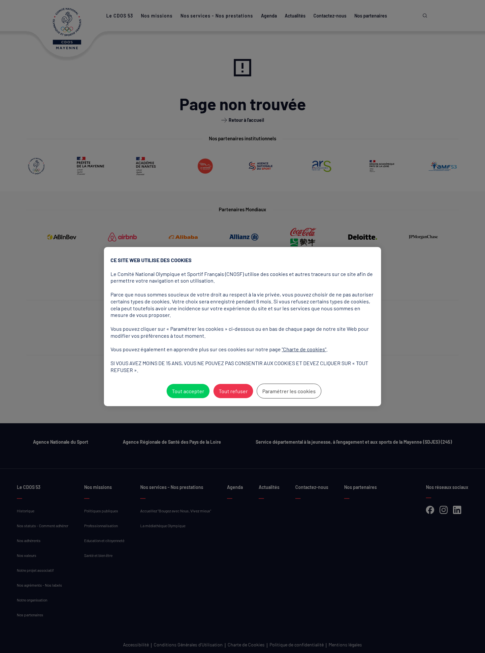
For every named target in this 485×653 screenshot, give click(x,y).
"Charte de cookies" (304, 349)
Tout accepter (188, 391)
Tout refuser (233, 391)
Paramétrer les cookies (289, 391)
